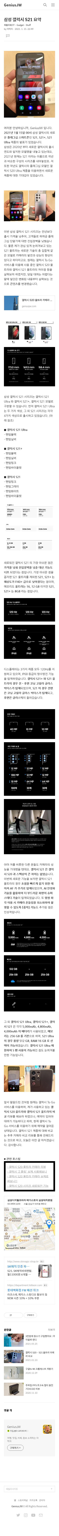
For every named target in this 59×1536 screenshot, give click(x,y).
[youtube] (33, 1515)
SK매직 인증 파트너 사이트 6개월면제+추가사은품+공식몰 (19, 1266)
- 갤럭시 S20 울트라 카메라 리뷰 (26, 1166)
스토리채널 (23, 1500)
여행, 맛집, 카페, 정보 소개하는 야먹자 (23, 1439)
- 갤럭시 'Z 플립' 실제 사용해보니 (27, 1171)
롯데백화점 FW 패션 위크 (23, 1290)
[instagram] (26, 1515)
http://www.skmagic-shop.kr (23, 1261)
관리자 (42, 1500)
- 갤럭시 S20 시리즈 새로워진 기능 (28, 1185)
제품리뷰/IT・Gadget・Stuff (17, 25)
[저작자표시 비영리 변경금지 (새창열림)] (41, 1315)
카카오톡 (33, 1500)
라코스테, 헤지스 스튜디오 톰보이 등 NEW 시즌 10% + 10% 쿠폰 (27, 1296)
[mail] (41, 1515)
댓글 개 (8, 1410)
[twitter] (18, 1515)
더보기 (51, 1329)
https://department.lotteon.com (24, 1285)
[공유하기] (15, 1315)
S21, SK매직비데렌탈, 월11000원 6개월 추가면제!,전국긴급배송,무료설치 (19, 1272)
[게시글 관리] (19, 1315)
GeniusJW (13, 5)
